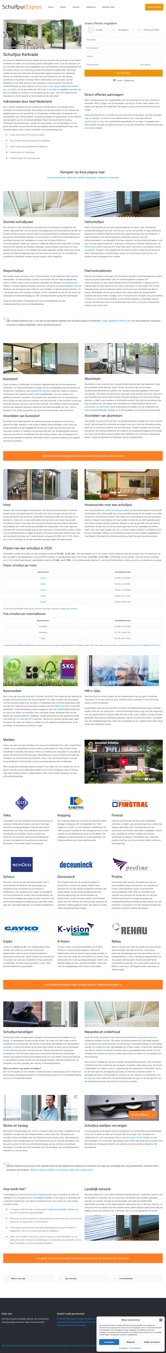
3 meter (43, 584)
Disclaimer (32, 1345)
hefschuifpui (90, 247)
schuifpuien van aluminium (97, 407)
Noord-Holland (87, 1322)
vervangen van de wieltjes (138, 1137)
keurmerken (22, 699)
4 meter (43, 590)
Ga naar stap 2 (123, 73)
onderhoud (101, 1047)
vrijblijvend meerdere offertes (61, 1209)
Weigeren (131, 1342)
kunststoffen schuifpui (40, 391)
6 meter (43, 602)
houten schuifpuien (114, 510)
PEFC (30, 719)
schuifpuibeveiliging (12, 1050)
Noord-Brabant (72, 1322)
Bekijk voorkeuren (152, 1342)
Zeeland (68, 1325)
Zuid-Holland (80, 1325)
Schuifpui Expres (9, 1345)
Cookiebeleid (123, 1348)
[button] (161, 1320)
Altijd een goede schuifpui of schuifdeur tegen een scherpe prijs (61, 1170)
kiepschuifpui (71, 282)
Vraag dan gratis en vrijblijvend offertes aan (144, 645)
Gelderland (91, 1319)
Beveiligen (91, 177)
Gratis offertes (154, 7)
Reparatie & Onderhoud (108, 177)
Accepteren (109, 1342)
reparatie (91, 1078)
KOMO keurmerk (61, 706)
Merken (81, 177)
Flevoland (70, 1319)
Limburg (61, 1322)
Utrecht (60, 1325)
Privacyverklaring (135, 1348)
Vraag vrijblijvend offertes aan (115, 320)
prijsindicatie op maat (94, 121)
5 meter (43, 596)
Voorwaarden (45, 1345)
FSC (18, 719)
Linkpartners (76, 1345)
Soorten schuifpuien (56, 177)
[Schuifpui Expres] (22, 7)
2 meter (43, 578)
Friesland (80, 1319)
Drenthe (60, 1319)
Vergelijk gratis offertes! (68, 609)
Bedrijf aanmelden (60, 1345)
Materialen (72, 177)
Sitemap (22, 1345)
